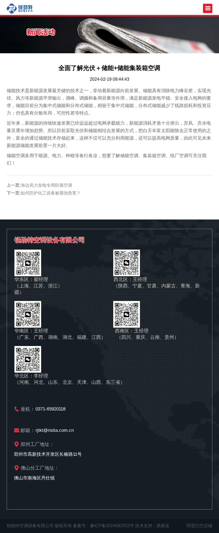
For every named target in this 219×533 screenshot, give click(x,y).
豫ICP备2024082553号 (112, 525)
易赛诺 (163, 525)
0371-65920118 (50, 409)
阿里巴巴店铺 (199, 525)
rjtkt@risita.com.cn (55, 430)
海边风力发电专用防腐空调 (46, 185)
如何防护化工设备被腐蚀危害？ (51, 193)
